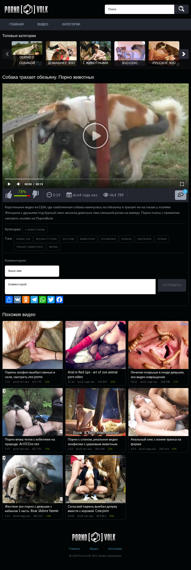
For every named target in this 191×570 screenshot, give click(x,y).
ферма (53, 247)
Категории (115, 548)
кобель (127, 239)
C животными (35, 229)
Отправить (172, 285)
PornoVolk (28, 9)
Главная (74, 548)
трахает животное (29, 247)
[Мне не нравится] (35, 195)
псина (161, 239)
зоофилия (108, 239)
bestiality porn (46, 239)
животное (87, 239)
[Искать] (181, 9)
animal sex (23, 239)
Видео (94, 548)
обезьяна (144, 239)
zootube (68, 239)
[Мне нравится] (9, 195)
